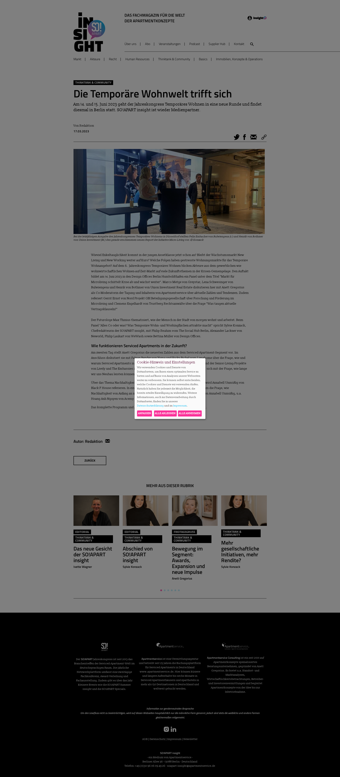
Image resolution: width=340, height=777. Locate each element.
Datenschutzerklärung (150, 405)
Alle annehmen (190, 413)
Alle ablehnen (165, 413)
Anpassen (144, 413)
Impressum (180, 405)
